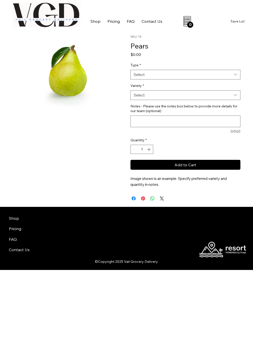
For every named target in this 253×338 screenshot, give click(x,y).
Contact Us (19, 249)
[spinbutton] (141, 149)
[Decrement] (134, 149)
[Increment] (149, 149)
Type (135, 65)
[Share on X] (162, 198)
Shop (14, 218)
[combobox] (185, 74)
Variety (137, 85)
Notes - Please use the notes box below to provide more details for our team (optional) (183, 108)
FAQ (13, 239)
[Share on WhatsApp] (152, 198)
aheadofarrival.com (154, 241)
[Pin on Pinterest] (143, 198)
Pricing (15, 228)
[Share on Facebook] (134, 198)
